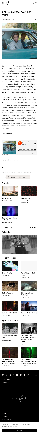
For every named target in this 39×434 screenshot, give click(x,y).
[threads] (13, 375)
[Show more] (28, 177)
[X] (20, 177)
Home (4, 410)
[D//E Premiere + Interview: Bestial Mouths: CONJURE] (10, 352)
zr (30, 172)
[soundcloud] (36, 375)
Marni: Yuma (6, 198)
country (11, 172)
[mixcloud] (31, 375)
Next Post (33, 227)
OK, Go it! (19, 430)
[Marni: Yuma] (10, 191)
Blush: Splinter (7, 273)
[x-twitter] (6, 375)
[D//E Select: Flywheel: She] (10, 328)
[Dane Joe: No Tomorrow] (29, 191)
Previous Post (7, 227)
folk (15, 172)
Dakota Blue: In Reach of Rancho (10, 219)
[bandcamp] (21, 375)
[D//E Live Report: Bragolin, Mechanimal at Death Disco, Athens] (29, 352)
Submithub (5, 382)
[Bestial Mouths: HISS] (10, 306)
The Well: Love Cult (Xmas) (28, 274)
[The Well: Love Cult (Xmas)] (29, 266)
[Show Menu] (2, 2)
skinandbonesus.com (10, 160)
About (4, 413)
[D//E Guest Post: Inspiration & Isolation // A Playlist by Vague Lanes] (29, 328)
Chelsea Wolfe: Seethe (29, 313)
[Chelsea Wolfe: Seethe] (29, 306)
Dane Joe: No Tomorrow (25, 199)
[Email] (24, 177)
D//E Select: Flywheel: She (9, 336)
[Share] (36, 19)
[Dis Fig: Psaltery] (10, 286)
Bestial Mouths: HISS (9, 313)
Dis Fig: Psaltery (7, 293)
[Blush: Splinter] (10, 266)
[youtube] (17, 375)
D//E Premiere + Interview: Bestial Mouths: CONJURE (8, 361)
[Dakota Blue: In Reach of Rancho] (10, 211)
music (18, 172)
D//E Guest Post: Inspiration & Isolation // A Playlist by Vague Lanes (29, 338)
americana (4, 172)
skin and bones (25, 172)
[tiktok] (28, 375)
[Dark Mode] (33, 2)
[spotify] (24, 375)
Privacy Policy (6, 419)
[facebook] (3, 375)
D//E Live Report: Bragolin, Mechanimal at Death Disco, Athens (29, 361)
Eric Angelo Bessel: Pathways (27, 294)
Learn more (13, 426)
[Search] (36, 2)
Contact (4, 416)
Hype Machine (6, 379)
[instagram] (10, 375)
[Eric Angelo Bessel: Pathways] (29, 286)
